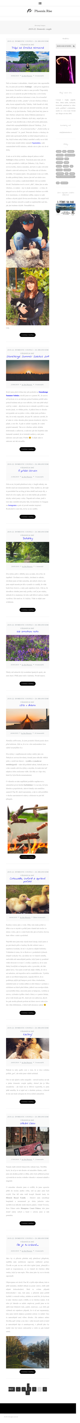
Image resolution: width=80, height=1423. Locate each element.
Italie (66, 158)
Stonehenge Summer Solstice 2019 (27, 357)
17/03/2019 (15, 1159)
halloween (60, 158)
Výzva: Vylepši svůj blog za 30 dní (65, 177)
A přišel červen (27, 471)
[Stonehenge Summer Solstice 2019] (27, 371)
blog (64, 151)
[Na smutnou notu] (27, 648)
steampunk (67, 169)
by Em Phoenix (27, 76)
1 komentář (39, 566)
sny (71, 166)
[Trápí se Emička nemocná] (27, 62)
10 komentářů (39, 733)
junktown (59, 162)
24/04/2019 (14, 733)
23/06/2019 (15, 384)
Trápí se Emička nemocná (27, 48)
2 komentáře (39, 1159)
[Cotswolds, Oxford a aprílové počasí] (27, 900)
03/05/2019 (15, 665)
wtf (58, 182)
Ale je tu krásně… (28, 1245)
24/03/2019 (15, 1062)
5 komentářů (39, 1062)
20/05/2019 (15, 566)
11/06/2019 (15, 477)
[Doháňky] (27, 553)
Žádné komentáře (39, 917)
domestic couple (69, 155)
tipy (67, 173)
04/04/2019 (13, 917)
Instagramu (12, 505)
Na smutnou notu (27, 632)
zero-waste (64, 182)
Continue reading (27, 335)
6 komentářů (39, 76)
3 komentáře (39, 384)
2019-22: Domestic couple (20, 41)
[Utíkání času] (27, 1142)
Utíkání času (27, 1123)
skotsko (66, 166)
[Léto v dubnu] (27, 720)
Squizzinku (36, 143)
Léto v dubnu (28, 705)
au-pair (59, 151)
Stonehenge (60, 173)
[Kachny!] (27, 1049)
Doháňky (27, 538)
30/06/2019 (15, 76)
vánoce (72, 173)
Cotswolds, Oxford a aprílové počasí (28, 880)
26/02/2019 (15, 1251)
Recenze (59, 166)
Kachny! (27, 1035)
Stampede (59, 169)
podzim (66, 162)
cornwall (70, 151)
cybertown (60, 155)
